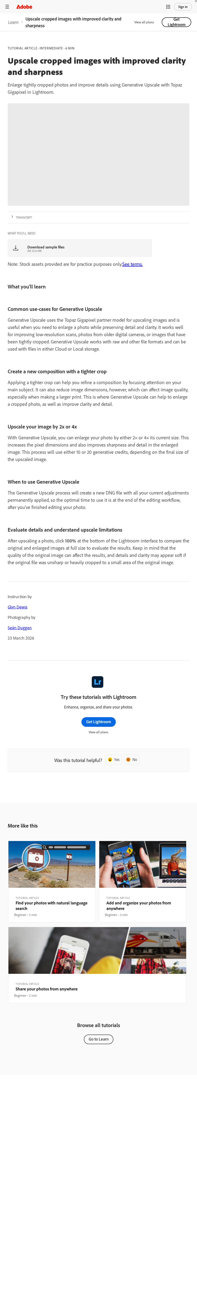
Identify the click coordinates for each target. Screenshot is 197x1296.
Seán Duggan (20, 627)
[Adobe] (24, 6)
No (134, 759)
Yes (116, 759)
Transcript (24, 217)
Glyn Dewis (17, 607)
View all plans (144, 22)
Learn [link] (13, 22)
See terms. (132, 264)
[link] (13, 22)
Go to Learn (99, 1039)
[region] (52, 882)
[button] (168, 7)
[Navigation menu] (7, 6)
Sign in (183, 7)
